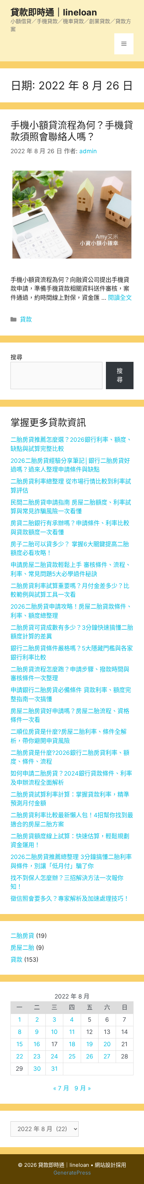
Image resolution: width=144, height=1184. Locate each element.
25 (72, 1056)
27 (106, 1056)
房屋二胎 (22, 947)
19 (89, 1044)
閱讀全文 (120, 297)
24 (54, 1056)
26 (89, 1056)
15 (19, 1044)
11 (72, 1031)
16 (37, 1044)
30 (37, 1068)
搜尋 (16, 357)
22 (19, 1056)
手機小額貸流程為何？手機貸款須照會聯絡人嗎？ (71, 131)
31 (54, 1068)
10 (54, 1031)
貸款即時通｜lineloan (53, 12)
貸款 (26, 319)
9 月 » (82, 1088)
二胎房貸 (22, 935)
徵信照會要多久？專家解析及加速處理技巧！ (69, 898)
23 (37, 1056)
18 (72, 1044)
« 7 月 (61, 1088)
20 (107, 1044)
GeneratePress (72, 1172)
